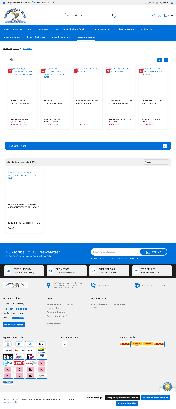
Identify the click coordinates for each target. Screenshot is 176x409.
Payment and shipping (57, 316)
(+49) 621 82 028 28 (45, 2)
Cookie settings (94, 397)
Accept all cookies (127, 403)
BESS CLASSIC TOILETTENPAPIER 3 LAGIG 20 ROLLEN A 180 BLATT (21, 102)
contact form (18, 318)
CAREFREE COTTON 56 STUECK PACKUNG (120, 102)
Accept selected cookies (155, 397)
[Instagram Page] (172, 2)
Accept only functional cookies (122, 397)
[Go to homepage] (15, 15)
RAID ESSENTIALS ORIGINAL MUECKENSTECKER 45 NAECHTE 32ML (24, 206)
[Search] (113, 15)
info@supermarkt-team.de (18, 3)
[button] (88, 145)
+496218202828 (105, 285)
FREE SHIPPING (23, 271)
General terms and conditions (60, 304)
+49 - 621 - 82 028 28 (15, 308)
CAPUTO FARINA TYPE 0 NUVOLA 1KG (87, 102)
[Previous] (159, 60)
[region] (88, 97)
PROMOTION (65, 271)
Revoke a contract (13, 325)
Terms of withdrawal (56, 312)
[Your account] (159, 15)
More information (10, 402)
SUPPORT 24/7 (108, 271)
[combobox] (87, 15)
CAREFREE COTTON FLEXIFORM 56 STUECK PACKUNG (152, 102)
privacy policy (134, 258)
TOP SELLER (151, 271)
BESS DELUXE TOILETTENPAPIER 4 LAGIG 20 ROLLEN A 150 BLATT (54, 102)
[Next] (166, 60)
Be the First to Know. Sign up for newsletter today (29, 256)
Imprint (50, 320)
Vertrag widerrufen (55, 324)
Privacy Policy (53, 308)
